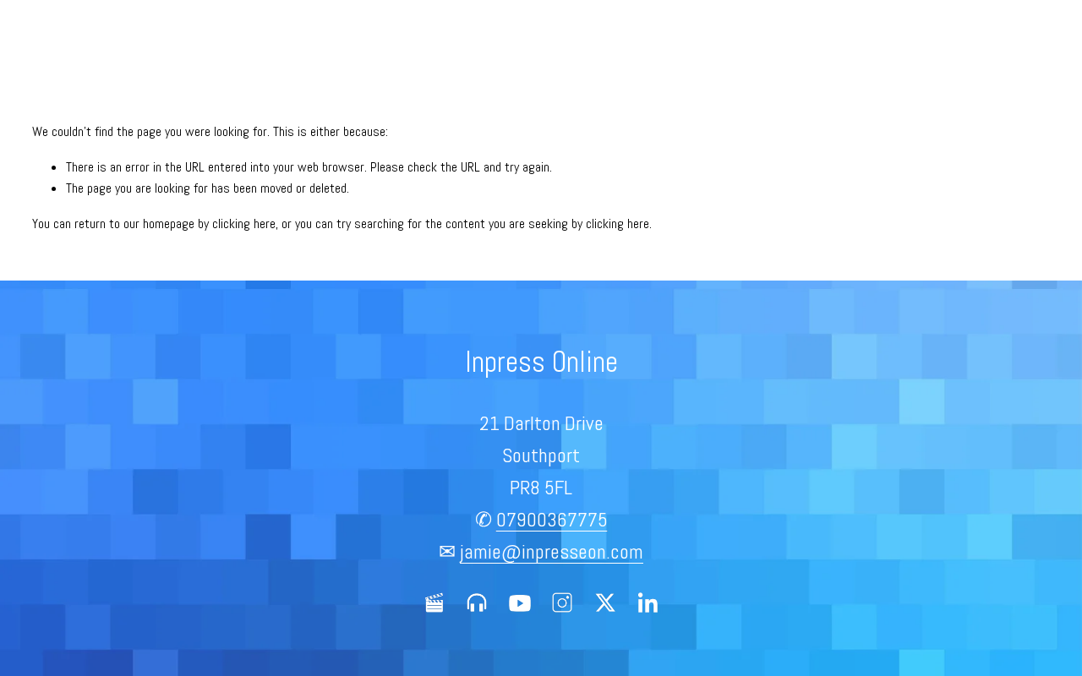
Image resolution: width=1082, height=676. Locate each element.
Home (634, 36)
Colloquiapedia (903, 36)
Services (788, 36)
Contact (1018, 36)
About (705, 36)
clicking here (244, 223)
